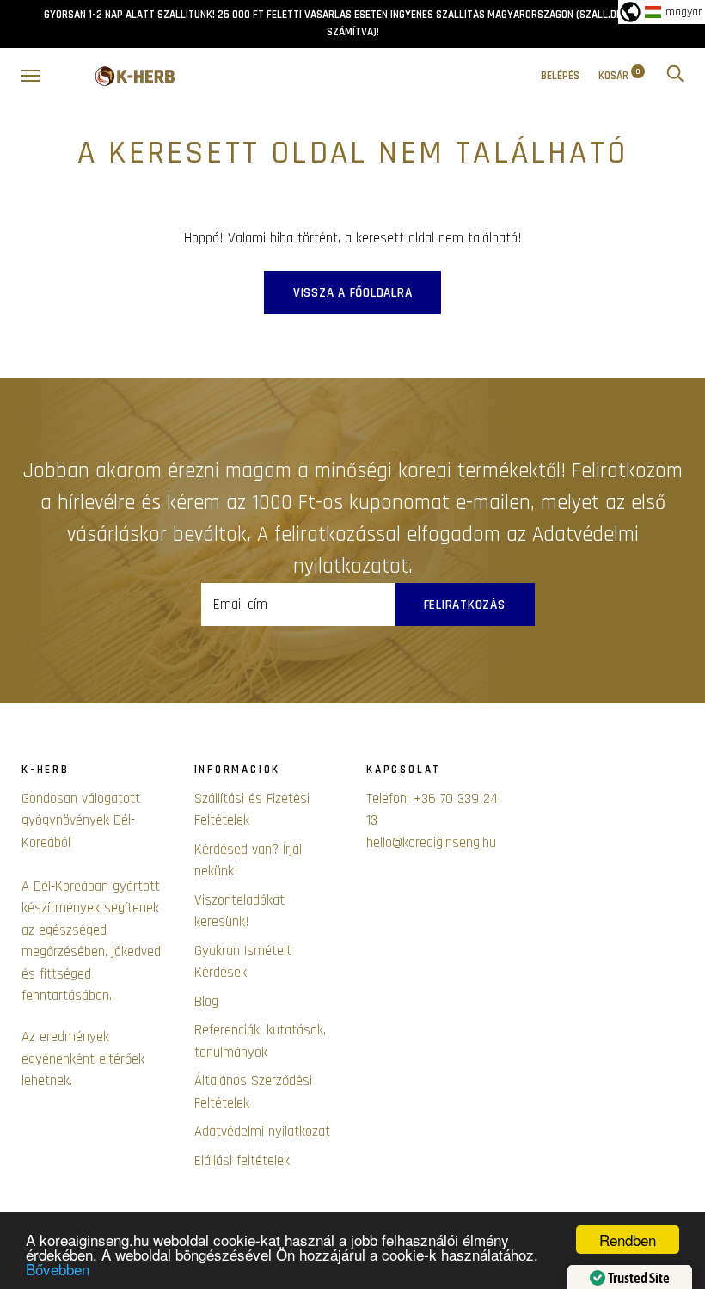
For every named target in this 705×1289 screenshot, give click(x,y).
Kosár (619, 76)
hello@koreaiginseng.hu (431, 842)
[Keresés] (675, 76)
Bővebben (57, 1269)
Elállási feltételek (242, 1160)
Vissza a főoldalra (353, 293)
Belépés (560, 76)
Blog (206, 1001)
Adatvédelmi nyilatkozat (262, 1131)
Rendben (627, 1239)
